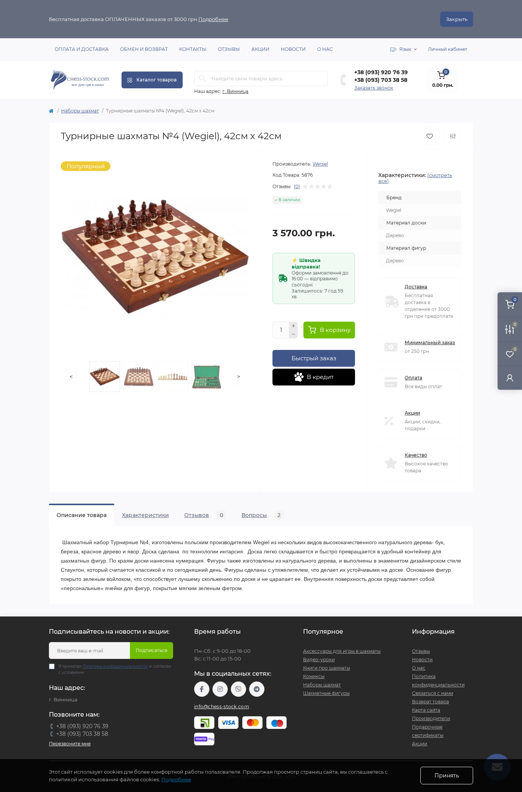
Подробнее (213, 19)
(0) (297, 186)
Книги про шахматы (326, 668)
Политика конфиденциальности (115, 666)
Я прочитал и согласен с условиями (114, 669)
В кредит (320, 377)
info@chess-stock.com (221, 706)
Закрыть (456, 19)
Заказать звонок (373, 88)
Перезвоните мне (70, 743)
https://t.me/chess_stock (256, 689)
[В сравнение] (452, 136)
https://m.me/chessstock (201, 689)
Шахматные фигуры (326, 693)
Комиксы (313, 676)
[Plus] (293, 326)
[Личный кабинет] (510, 378)
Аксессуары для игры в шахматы (342, 651)
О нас (325, 49)
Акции (260, 49)
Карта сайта (426, 710)
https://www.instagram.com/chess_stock (220, 689)
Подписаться (151, 650)
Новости (293, 49)
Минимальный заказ (430, 342)
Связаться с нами (432, 693)
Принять (446, 775)
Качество (416, 455)
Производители (431, 718)
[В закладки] (430, 136)
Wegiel (320, 164)
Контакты (192, 49)
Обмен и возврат (144, 49)
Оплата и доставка (82, 49)
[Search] (202, 78)
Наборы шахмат (80, 111)
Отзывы (229, 49)
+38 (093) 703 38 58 (380, 79)
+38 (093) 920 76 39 (381, 72)
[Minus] (293, 334)
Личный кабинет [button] (447, 49)
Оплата (413, 378)
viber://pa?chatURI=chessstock (238, 689)
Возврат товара (430, 701)
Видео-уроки (319, 659)
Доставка (416, 286)
